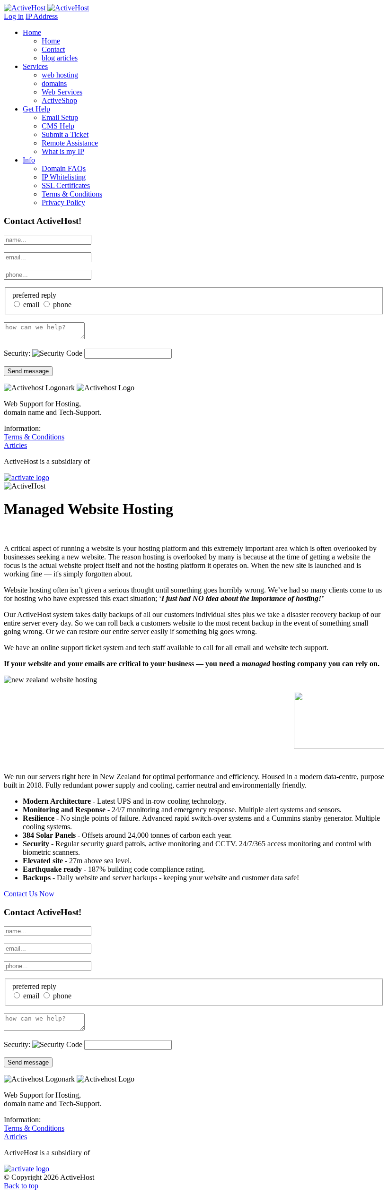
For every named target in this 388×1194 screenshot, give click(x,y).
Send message (28, 371)
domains (54, 83)
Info (29, 160)
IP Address (42, 16)
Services (35, 66)
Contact (53, 49)
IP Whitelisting (64, 177)
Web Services (62, 92)
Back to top (21, 1186)
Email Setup (60, 117)
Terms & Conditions (72, 194)
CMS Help (58, 126)
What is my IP (63, 151)
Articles (15, 445)
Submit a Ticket (65, 134)
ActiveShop (59, 100)
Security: (18, 353)
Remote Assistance (70, 143)
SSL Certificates (66, 185)
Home (32, 32)
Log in (14, 16)
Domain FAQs (64, 168)
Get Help (36, 109)
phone (61, 305)
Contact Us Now (29, 894)
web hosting (60, 75)
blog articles (60, 58)
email (30, 305)
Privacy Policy (63, 202)
